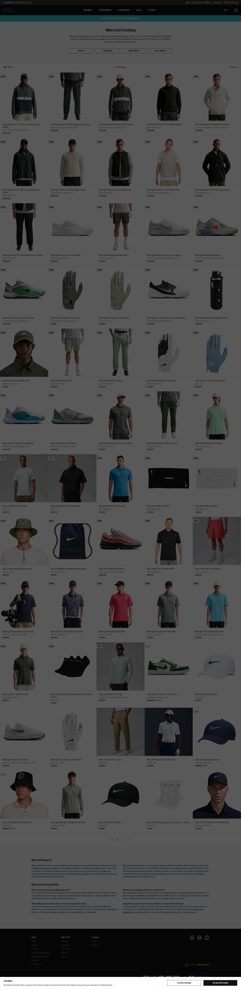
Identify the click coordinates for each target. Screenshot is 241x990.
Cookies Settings (184, 983)
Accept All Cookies (220, 983)
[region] (120, 983)
